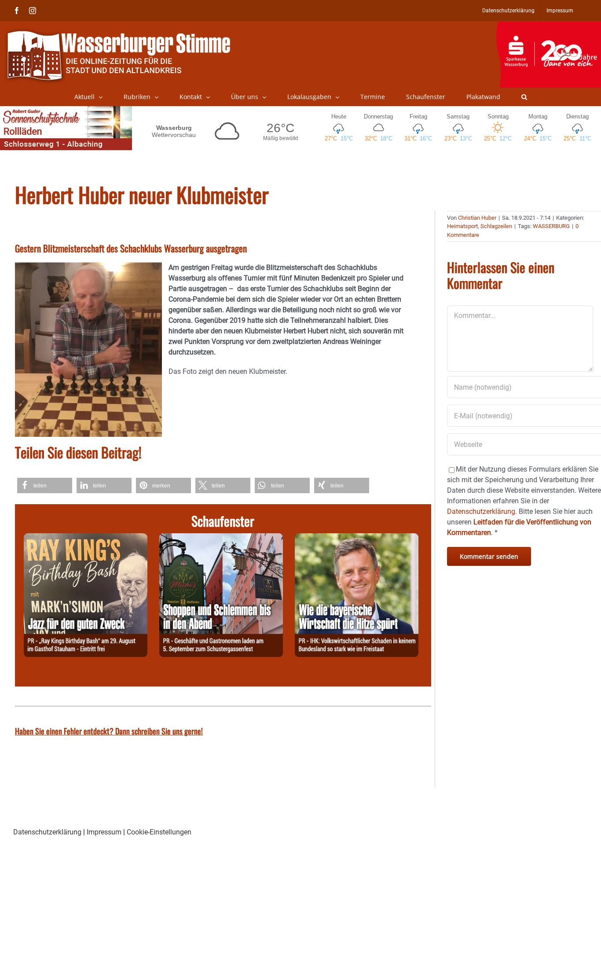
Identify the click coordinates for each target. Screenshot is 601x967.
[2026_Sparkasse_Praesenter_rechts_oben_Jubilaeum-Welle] (548, 26)
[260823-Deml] (221, 538)
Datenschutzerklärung (47, 832)
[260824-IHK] (356, 538)
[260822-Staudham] (85, 538)
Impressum (104, 832)
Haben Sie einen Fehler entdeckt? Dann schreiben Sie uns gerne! (109, 731)
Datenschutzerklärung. (482, 511)
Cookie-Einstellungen (159, 832)
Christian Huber (477, 217)
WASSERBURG (551, 226)
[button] (524, 97)
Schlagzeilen (496, 226)
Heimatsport (462, 226)
